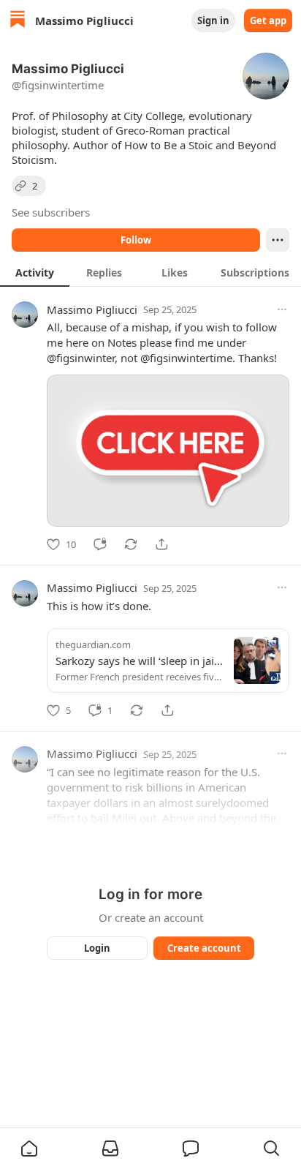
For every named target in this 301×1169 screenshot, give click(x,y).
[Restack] (130, 544)
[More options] (282, 309)
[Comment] (100, 544)
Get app (268, 20)
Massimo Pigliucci (92, 309)
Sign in (213, 20)
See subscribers (51, 212)
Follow (136, 240)
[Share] (161, 544)
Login (97, 948)
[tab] (34, 272)
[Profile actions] (277, 240)
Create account (204, 948)
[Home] (17, 20)
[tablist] (150, 272)
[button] (29, 1148)
